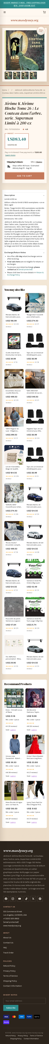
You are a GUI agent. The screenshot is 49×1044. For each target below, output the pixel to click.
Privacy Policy (9, 971)
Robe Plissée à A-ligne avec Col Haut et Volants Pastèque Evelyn (14, 803)
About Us (7, 937)
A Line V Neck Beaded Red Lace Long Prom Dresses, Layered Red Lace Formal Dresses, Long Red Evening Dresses (35, 757)
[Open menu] (5, 12)
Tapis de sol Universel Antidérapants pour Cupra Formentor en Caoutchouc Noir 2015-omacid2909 (35, 468)
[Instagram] (13, 898)
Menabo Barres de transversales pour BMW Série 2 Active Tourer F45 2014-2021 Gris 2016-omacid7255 (34, 506)
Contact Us (8, 943)
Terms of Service (10, 976)
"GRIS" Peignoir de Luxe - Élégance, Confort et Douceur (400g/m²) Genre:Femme (13, 430)
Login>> (13, 730)
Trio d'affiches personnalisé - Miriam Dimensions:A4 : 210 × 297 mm (14, 658)
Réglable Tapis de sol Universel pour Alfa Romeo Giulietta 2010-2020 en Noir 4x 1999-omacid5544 (35, 430)
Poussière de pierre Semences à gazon (13, 620)
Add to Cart (24, 176)
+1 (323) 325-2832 (11, 918)
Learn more (10, 155)
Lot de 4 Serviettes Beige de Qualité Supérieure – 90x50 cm (13, 468)
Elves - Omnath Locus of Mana (14, 711)
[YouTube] (19, 898)
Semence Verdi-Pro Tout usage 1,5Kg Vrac (35, 620)
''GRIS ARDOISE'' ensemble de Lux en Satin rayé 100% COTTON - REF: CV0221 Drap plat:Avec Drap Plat (34, 392)
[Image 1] (8, 75)
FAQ (5, 947)
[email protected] (25, 269)
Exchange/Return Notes (15, 252)
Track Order (8, 953)
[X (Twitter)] (33, 898)
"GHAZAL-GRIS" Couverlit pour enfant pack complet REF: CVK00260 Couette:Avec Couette (14, 506)
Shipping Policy (10, 981)
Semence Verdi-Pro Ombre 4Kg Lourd (34, 582)
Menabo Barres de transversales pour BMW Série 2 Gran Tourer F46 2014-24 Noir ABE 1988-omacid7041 (13, 582)
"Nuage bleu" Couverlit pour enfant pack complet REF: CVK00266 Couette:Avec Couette (35, 316)
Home (4, 90)
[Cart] (44, 12)
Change (39, 162)
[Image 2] (16, 75)
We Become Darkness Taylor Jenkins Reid (33, 711)
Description (9, 195)
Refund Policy (9, 966)
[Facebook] (6, 898)
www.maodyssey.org (25, 20)
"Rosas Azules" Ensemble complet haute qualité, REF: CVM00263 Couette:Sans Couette (13, 544)
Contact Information (12, 986)
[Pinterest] (40, 898)
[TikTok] (26, 898)
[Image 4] (33, 75)
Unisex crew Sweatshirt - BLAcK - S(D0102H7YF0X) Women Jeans (13, 757)
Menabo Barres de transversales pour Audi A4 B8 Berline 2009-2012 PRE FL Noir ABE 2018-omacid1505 (13, 316)
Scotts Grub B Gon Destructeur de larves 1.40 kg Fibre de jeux (14, 354)
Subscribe (10, 1008)
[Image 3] (25, 75)
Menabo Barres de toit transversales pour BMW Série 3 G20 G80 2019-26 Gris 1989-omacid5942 (35, 658)
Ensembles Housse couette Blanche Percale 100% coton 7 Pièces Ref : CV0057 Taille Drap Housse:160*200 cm (14, 392)
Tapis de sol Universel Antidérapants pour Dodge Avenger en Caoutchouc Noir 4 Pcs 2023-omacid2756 (35, 354)
